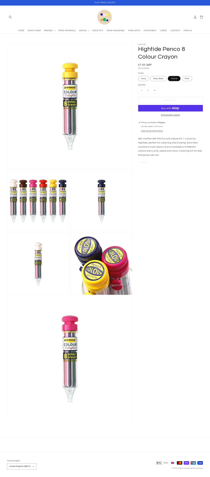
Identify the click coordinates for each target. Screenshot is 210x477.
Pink (187, 79)
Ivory (143, 79)
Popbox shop (183, 468)
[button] (10, 17)
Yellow (174, 79)
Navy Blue (158, 79)
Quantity (142, 85)
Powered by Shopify (195, 468)
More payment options (170, 115)
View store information (152, 131)
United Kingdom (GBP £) (19, 466)
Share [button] (144, 162)
